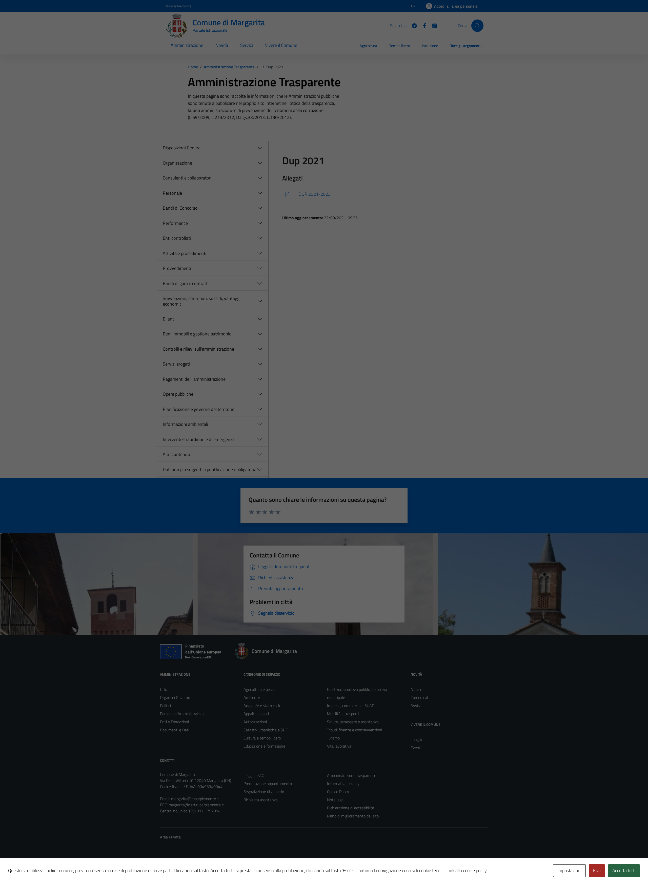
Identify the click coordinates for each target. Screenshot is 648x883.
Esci (597, 870)
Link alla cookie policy (467, 870)
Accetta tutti (624, 870)
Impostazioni (569, 870)
